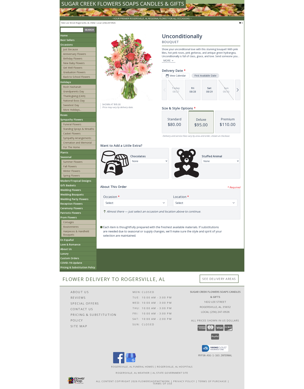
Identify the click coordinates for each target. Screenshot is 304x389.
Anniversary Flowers (74, 54)
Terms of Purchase (212, 381)
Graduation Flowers (74, 72)
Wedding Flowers (70, 190)
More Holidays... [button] (72, 109)
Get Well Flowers (72, 67)
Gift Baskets (68, 185)
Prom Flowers (68, 217)
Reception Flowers (71, 203)
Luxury (64, 253)
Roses (63, 115)
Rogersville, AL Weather (133, 372)
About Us (66, 249)
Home (64, 35)
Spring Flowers (71, 175)
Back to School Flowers (76, 76)
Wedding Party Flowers (74, 199)
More (166, 60)
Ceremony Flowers (71, 208)
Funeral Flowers (72, 124)
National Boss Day (74, 100)
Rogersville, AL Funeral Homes (132, 366)
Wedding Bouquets (72, 194)
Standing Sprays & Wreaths (78, 129)
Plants (64, 152)
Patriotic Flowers (70, 212)
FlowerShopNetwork (154, 381)
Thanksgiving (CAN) (74, 96)
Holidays (65, 82)
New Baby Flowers (74, 63)
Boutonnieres (71, 226)
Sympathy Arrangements (77, 138)
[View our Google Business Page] (130, 362)
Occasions (66, 44)
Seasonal (65, 157)
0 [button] (242, 22)
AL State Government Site (170, 372)
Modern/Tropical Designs (75, 180)
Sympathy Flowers (71, 119)
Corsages (68, 222)
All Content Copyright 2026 (117, 381)
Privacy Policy (184, 381)
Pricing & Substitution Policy (77, 267)
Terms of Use (162, 383)
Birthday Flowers (72, 58)
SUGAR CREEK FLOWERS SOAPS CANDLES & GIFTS (122, 3)
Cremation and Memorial (77, 142)
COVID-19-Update (71, 262)
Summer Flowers (73, 161)
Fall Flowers (70, 166)
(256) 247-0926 (109, 22)
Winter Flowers (71, 171)
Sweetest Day (71, 105)
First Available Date (205, 75)
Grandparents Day (73, 91)
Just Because (70, 49)
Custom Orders (69, 258)
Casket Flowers (72, 133)
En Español (67, 240)
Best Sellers (67, 40)
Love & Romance (70, 244)
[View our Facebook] (118, 362)
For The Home (71, 147)
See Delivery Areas (219, 279)
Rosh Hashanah (72, 86)
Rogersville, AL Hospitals (175, 366)
